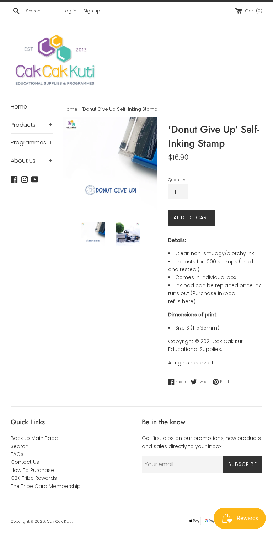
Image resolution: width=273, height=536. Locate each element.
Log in (69, 11)
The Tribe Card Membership (46, 486)
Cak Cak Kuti (59, 521)
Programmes (32, 142)
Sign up (91, 11)
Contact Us (25, 462)
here (187, 301)
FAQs (17, 454)
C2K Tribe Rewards (34, 478)
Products (32, 125)
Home (19, 107)
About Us (32, 161)
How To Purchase (32, 470)
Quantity (176, 180)
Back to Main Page (34, 438)
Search (19, 446)
